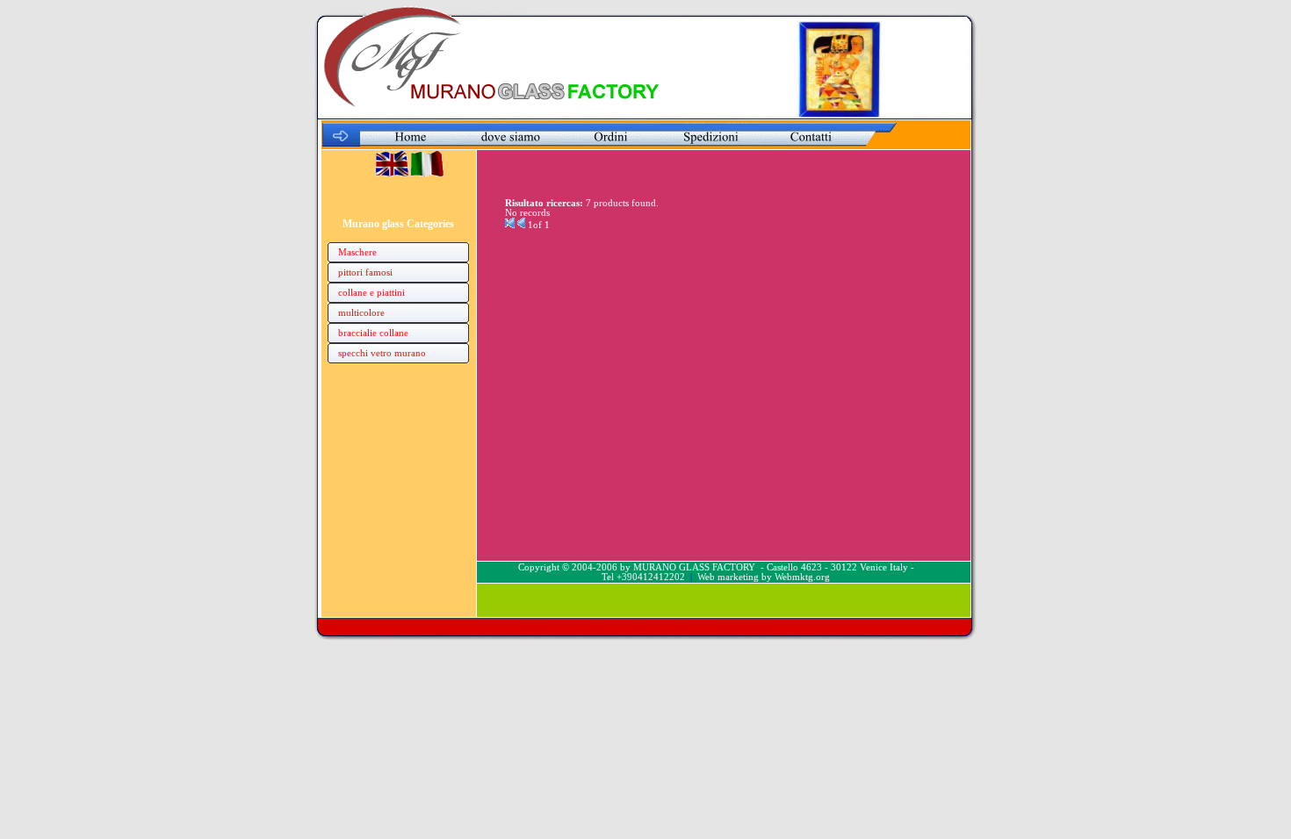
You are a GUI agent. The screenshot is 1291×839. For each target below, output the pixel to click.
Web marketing (728, 577)
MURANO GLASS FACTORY (694, 567)
